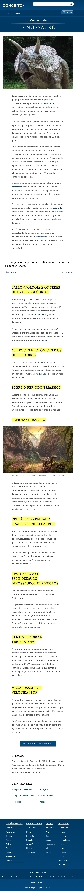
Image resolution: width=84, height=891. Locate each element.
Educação (30, 836)
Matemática (10, 856)
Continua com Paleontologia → (37, 743)
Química (9, 860)
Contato (33, 883)
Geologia (9, 852)
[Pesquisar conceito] (71, 4)
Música (48, 852)
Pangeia (44, 789)
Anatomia (9, 828)
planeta (45, 340)
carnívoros (17, 187)
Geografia (30, 844)
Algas (42, 802)
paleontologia (41, 314)
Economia (62, 836)
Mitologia (49, 848)
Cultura (49, 823)
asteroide (57, 208)
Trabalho (61, 864)
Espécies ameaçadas (24, 796)
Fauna (8, 840)
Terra (44, 165)
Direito (29, 832)
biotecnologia (40, 237)
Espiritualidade (64, 840)
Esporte (61, 844)
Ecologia (61, 832)
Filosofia (29, 840)
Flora (8, 848)
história (37, 703)
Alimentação (63, 828)
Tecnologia (62, 860)
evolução (43, 374)
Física (8, 844)
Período (17, 802)
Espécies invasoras (23, 789)
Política (61, 848)
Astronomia (10, 832)
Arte (47, 832)
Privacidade (41, 883)
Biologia (9, 13)
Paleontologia (46, 796)
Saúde (61, 856)
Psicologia (62, 852)
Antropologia (31, 828)
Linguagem (50, 844)
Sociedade (63, 823)
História (17, 13)
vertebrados (48, 103)
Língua (48, 840)
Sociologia (30, 852)
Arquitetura (50, 828)
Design (48, 836)
